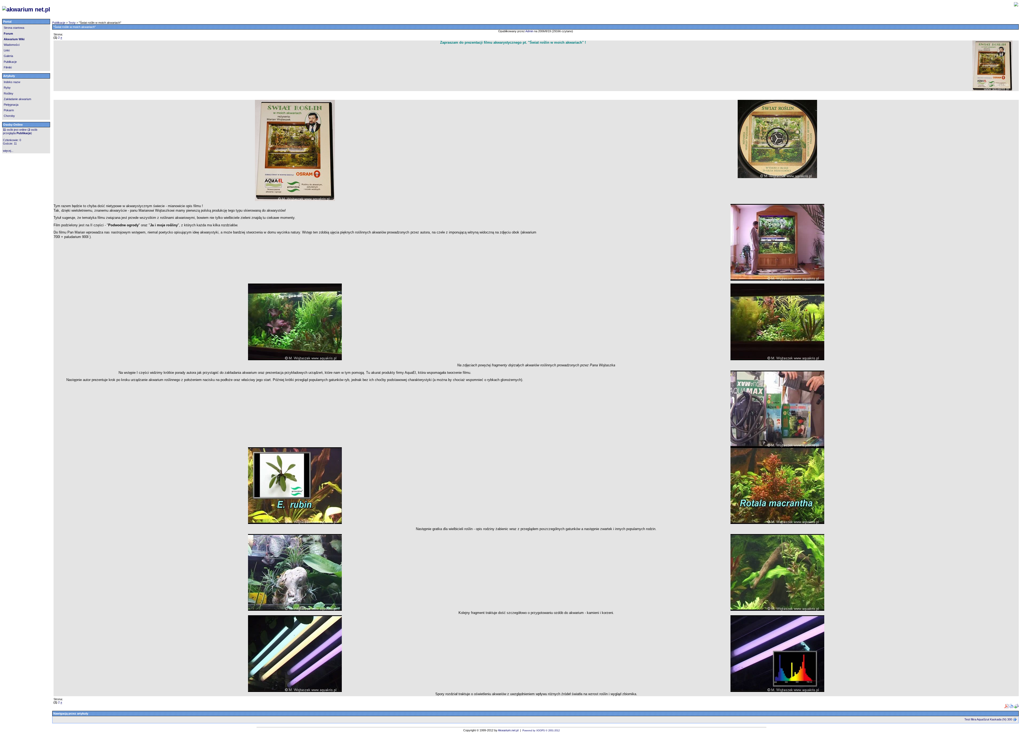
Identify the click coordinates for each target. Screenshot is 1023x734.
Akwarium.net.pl (508, 730)
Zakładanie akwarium (17, 99)
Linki (7, 50)
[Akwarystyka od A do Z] (205, 9)
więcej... (8, 150)
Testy (72, 22)
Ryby (7, 87)
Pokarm (9, 110)
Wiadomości (11, 44)
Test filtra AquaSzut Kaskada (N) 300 (988, 719)
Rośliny (8, 93)
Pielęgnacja (11, 104)
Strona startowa (14, 27)
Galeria (8, 56)
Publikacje (10, 61)
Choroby (9, 115)
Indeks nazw (12, 82)
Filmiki (8, 67)
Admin (529, 31)
